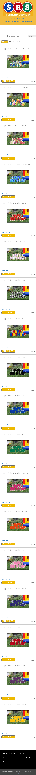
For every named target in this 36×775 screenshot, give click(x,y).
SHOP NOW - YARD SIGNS (16, 753)
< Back (4, 41)
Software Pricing (8, 757)
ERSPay (28, 757)
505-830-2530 (18, 18)
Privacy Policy (19, 757)
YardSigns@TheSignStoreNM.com (18, 22)
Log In (5, 761)
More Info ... (6, 78)
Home (5, 753)
